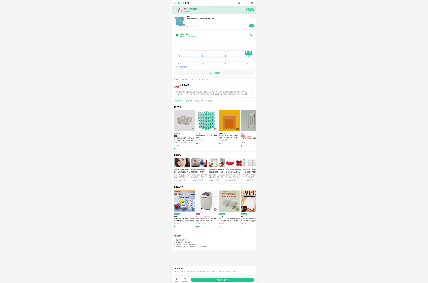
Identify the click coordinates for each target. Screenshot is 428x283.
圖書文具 (185, 79)
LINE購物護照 (197, 271)
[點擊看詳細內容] (184, 120)
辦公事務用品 (203, 79)
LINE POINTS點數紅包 (210, 271)
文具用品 (193, 79)
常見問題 (228, 271)
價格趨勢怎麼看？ (183, 67)
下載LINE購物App (179, 271)
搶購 (251, 26)
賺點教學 (221, 271)
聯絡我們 (235, 271)
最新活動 (189, 271)
